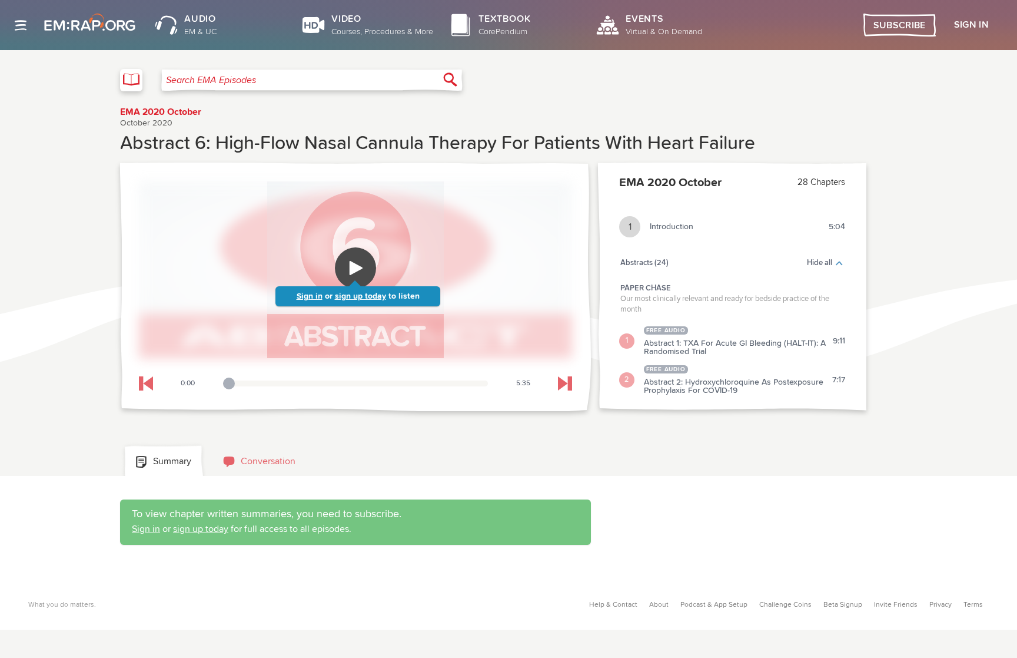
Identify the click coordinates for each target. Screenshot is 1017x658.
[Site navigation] (20, 25)
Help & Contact (613, 605)
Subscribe (899, 25)
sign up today (360, 296)
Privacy (940, 605)
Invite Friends (896, 605)
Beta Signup (842, 605)
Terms (973, 605)
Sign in (310, 296)
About (659, 605)
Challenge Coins (785, 605)
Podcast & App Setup (713, 605)
